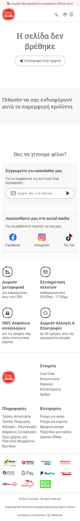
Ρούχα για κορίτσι (54, 422)
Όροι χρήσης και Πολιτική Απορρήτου (18, 439)
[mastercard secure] (68, 462)
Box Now (9, 446)
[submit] (67, 193)
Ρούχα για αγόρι (52, 416)
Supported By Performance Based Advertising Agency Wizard (40, 507)
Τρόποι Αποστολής (16, 416)
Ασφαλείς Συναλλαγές (19, 432)
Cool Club (47, 374)
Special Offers (50, 437)
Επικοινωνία (49, 379)
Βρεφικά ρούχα (52, 427)
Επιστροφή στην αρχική (43, 61)
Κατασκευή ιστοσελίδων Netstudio (40, 515)
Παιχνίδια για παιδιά (55, 432)
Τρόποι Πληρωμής (16, 422)
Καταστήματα (50, 389)
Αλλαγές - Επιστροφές (19, 427)
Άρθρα (45, 394)
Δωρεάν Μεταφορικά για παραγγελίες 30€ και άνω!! (42, 3)
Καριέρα (46, 384)
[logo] (8, 14)
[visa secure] (49, 462)
